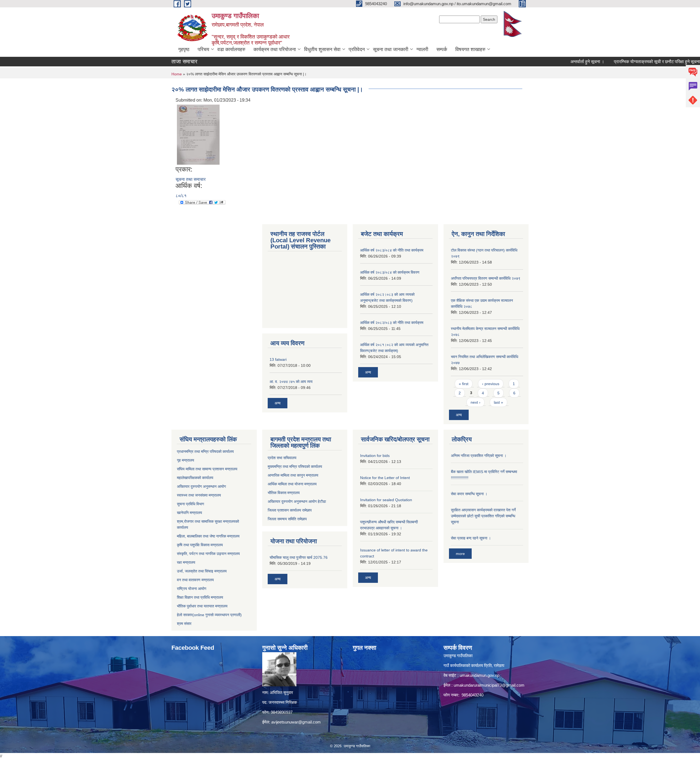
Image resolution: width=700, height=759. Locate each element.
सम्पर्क (441, 49)
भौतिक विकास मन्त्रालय (284, 493)
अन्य (278, 403)
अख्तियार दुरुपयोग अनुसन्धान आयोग (201, 486)
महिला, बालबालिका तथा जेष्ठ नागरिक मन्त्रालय (208, 536)
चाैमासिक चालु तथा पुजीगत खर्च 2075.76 (299, 557)
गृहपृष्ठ (183, 49)
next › (475, 402)
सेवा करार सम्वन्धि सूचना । (469, 494)
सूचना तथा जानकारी (390, 49)
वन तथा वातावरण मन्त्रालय (195, 580)
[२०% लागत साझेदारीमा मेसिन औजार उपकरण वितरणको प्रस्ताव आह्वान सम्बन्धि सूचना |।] (198, 134)
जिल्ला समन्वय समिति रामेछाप (287, 519)
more (460, 553)
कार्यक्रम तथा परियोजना (274, 49)
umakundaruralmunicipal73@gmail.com (489, 685)
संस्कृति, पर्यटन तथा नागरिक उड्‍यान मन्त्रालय (208, 553)
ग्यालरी (422, 49)
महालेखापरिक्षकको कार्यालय (195, 478)
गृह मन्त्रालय (185, 460)
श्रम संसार (184, 623)
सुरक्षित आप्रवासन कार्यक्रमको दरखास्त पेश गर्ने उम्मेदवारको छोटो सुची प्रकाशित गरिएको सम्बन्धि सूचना (483, 516)
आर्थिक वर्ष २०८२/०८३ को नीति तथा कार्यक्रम (391, 322)
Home (176, 74)
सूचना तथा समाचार (191, 179)
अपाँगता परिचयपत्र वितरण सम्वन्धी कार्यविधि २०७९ (485, 278)
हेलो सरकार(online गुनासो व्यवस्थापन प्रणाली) (209, 615)
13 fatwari (278, 359)
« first (463, 384)
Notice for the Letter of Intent (385, 478)
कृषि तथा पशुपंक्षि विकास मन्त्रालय (200, 545)
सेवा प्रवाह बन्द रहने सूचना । (471, 538)
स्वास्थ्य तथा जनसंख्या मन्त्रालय (199, 495)
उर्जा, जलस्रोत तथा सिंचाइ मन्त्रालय (202, 571)
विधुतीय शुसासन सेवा (322, 49)
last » (498, 402)
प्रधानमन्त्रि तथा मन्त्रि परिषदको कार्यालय (205, 451)
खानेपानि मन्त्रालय (189, 512)
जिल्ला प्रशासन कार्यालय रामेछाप (290, 510)
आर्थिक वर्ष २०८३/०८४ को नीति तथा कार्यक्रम (391, 250)
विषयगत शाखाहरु (470, 49)
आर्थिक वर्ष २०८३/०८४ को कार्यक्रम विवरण (389, 272)
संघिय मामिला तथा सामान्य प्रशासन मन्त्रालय (207, 469)
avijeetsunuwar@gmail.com (296, 722)
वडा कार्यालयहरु (231, 49)
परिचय (203, 49)
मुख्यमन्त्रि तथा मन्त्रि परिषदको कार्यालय (295, 466)
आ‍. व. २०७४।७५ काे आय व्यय (291, 381)
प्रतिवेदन (357, 49)
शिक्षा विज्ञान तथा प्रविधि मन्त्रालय (200, 597)
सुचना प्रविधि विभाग (190, 504)
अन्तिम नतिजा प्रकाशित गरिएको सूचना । (478, 455)
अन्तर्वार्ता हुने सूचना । (568, 61)
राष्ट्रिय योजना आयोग (191, 588)
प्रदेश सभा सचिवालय (282, 458)
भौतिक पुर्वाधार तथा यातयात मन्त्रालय (202, 606)
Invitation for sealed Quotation (386, 500)
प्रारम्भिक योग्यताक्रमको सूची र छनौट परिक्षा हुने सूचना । (639, 61)
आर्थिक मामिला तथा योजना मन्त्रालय (292, 484)
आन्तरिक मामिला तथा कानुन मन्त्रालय (293, 475)
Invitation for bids (375, 455)
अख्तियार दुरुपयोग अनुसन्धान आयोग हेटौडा (297, 501)
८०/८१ (181, 195)
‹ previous (490, 384)
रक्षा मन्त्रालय (186, 562)
